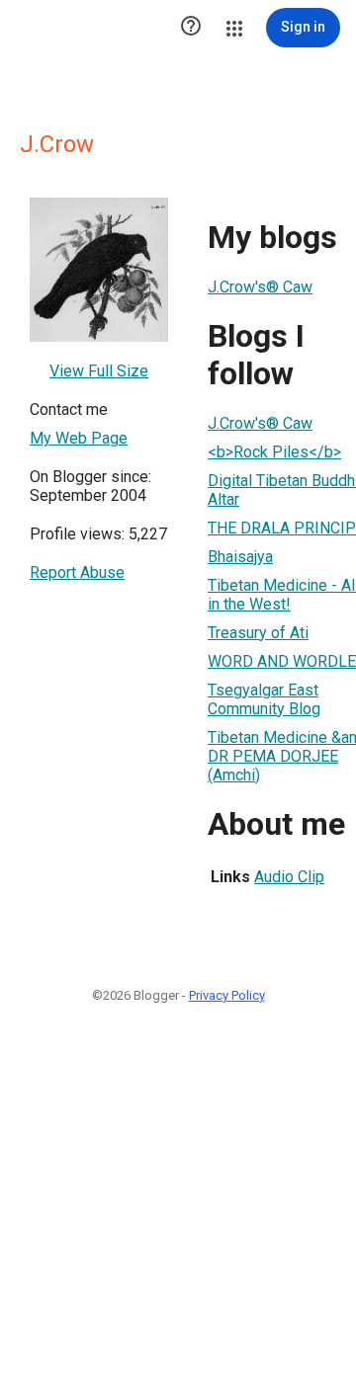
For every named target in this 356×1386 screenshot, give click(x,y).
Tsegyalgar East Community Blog (264, 699)
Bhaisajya (240, 556)
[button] (191, 27)
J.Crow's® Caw (260, 287)
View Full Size (98, 371)
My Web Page (79, 438)
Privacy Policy (227, 995)
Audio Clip (289, 876)
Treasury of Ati (258, 632)
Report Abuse (77, 572)
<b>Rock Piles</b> (274, 452)
